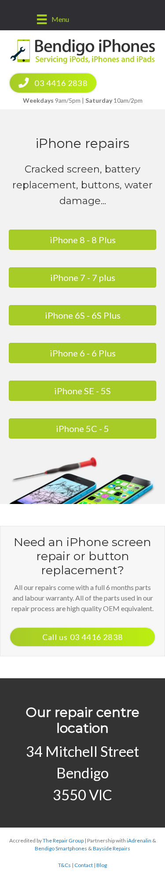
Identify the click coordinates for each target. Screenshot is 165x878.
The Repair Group (63, 840)
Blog (101, 865)
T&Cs (64, 865)
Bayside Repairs (111, 848)
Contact (83, 865)
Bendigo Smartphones (61, 848)
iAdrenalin (139, 840)
